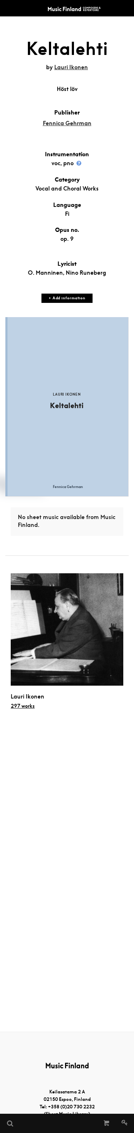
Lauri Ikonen (71, 67)
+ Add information (67, 298)
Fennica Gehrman (67, 123)
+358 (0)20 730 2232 (71, 1107)
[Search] (9, 1123)
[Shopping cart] (106, 1123)
